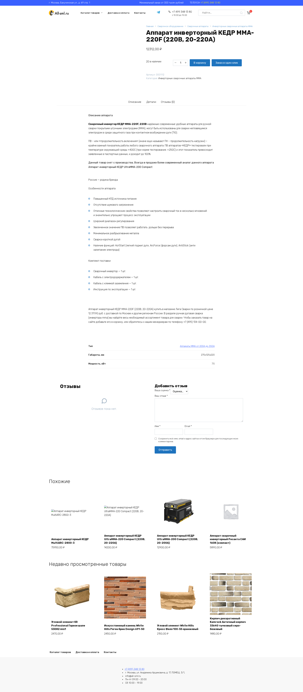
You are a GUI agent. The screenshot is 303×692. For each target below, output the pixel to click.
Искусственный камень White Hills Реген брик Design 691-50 (124, 627)
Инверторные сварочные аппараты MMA (232, 26)
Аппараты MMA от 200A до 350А (197, 346)
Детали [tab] (151, 101)
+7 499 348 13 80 (182, 13)
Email (188, 426)
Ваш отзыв (161, 396)
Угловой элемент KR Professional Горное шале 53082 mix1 (68, 625)
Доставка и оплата (118, 13)
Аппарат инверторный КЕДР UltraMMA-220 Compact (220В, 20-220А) (124, 539)
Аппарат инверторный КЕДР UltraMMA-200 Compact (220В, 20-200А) (177, 539)
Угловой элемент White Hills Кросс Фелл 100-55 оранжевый (177, 627)
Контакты (140, 13)
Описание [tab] (134, 101)
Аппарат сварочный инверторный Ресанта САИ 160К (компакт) (228, 539)
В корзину (200, 62)
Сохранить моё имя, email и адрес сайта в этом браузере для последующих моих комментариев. (198, 440)
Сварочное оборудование (170, 26)
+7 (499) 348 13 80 (210, 2)
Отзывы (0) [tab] (168, 101)
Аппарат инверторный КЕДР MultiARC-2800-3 (70, 541)
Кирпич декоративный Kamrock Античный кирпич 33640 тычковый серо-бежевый (228, 624)
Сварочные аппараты (197, 26)
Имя (157, 426)
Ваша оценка (162, 390)
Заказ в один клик (227, 62)
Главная (150, 26)
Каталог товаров (90, 13)
